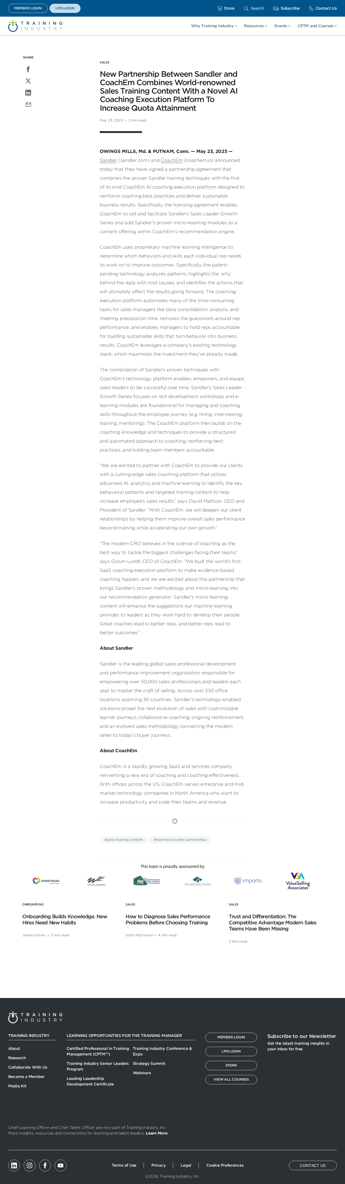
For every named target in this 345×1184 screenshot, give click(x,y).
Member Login (28, 8)
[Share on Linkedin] (28, 93)
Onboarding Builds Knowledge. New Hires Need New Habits (64, 920)
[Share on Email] (28, 104)
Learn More (156, 1133)
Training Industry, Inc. (35, 26)
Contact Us (326, 8)
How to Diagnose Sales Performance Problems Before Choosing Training (168, 920)
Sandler (108, 160)
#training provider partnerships (180, 840)
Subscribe (290, 8)
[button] (254, 8)
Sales (104, 62)
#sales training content (123, 840)
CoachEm (172, 160)
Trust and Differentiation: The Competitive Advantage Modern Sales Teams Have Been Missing (272, 923)
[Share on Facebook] (28, 69)
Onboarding (32, 904)
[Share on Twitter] (28, 81)
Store (229, 8)
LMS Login (65, 8)
